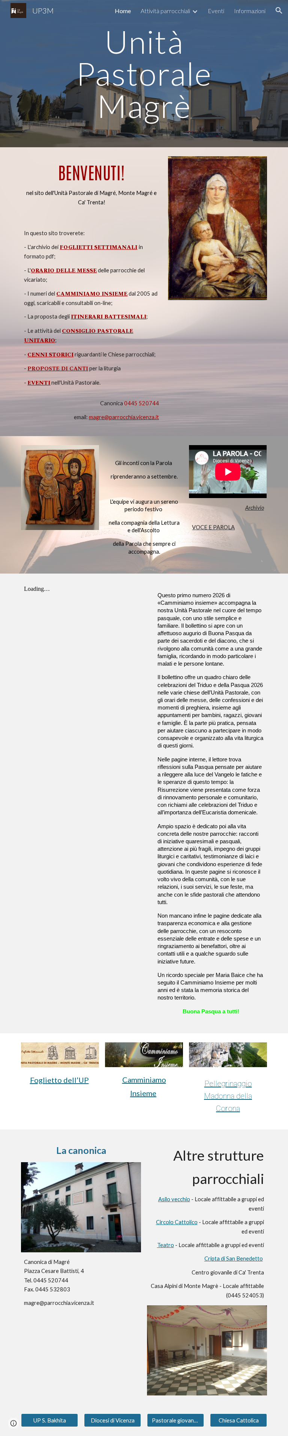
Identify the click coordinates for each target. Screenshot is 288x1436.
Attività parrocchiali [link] (165, 10)
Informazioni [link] (250, 10)
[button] (279, 11)
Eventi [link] (216, 10)
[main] (144, 74)
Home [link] (123, 10)
